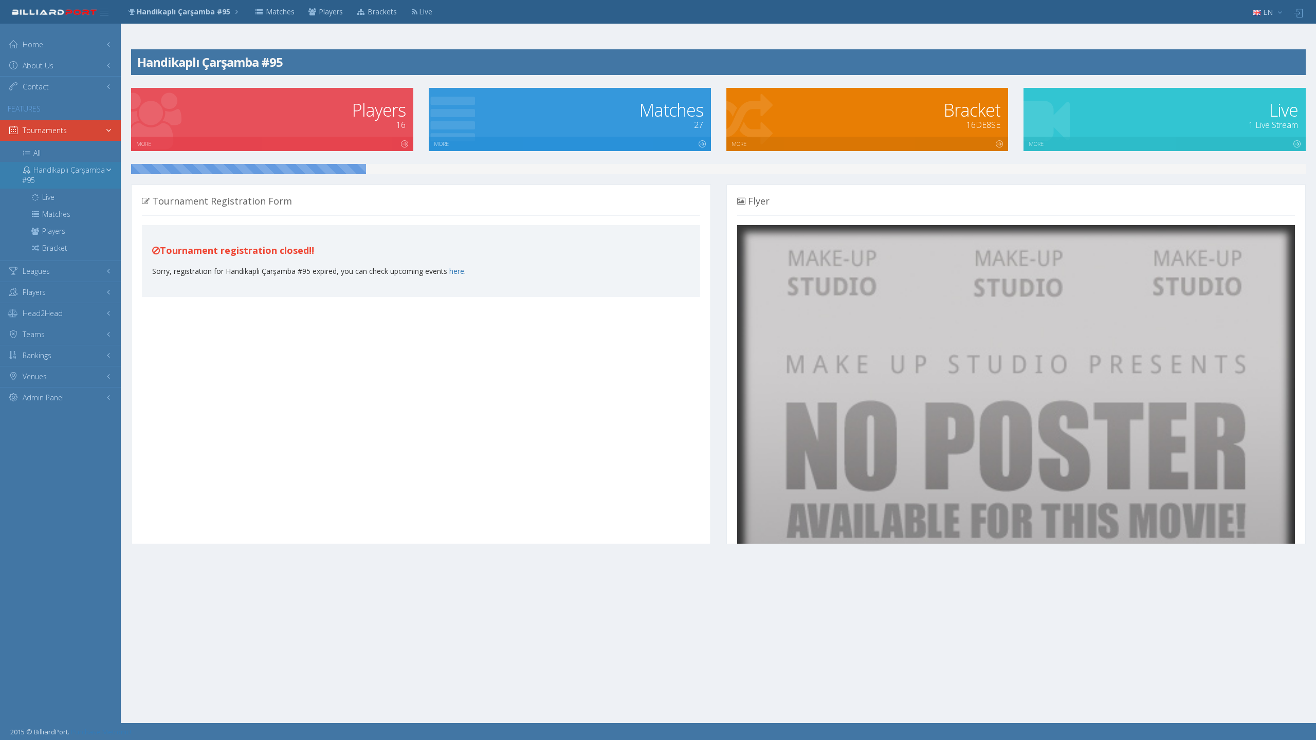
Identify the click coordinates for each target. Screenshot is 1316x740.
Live (425, 11)
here (456, 271)
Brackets (381, 11)
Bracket (53, 248)
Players (330, 11)
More (143, 143)
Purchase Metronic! (101, 731)
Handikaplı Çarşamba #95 (184, 11)
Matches (279, 11)
